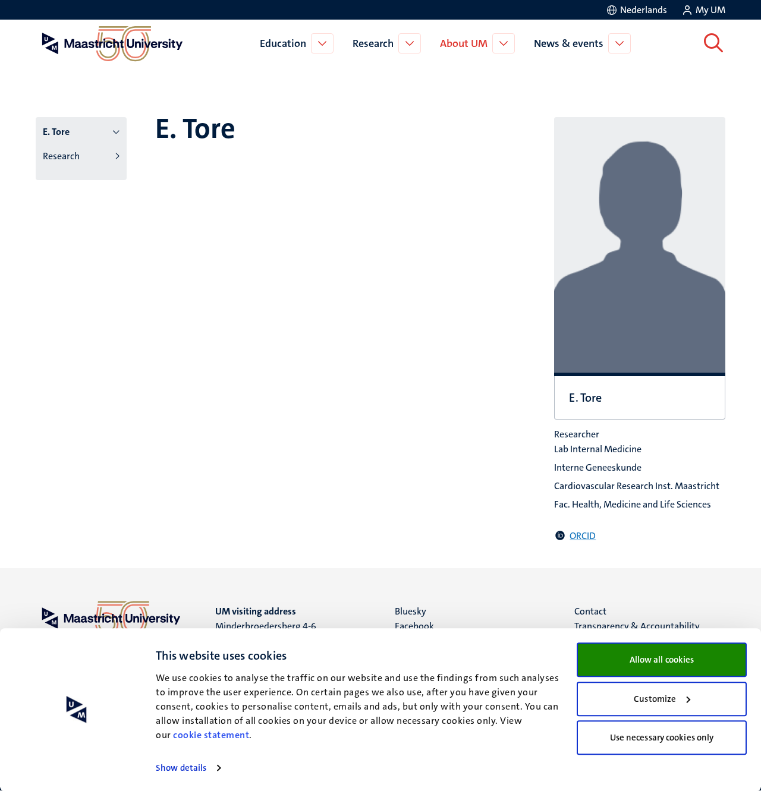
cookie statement (211, 735)
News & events (568, 43)
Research (373, 43)
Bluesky (410, 611)
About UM (464, 43)
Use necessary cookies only (662, 737)
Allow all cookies (662, 660)
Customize (655, 699)
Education (283, 43)
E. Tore (56, 131)
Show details (181, 768)
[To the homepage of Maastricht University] (112, 43)
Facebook (414, 626)
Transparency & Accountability (637, 626)
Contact (590, 611)
